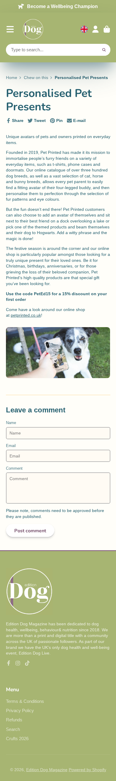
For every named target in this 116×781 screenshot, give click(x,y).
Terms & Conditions (25, 701)
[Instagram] (18, 663)
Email (11, 446)
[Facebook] (8, 663)
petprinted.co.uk (26, 315)
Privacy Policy (20, 710)
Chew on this (36, 77)
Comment (14, 468)
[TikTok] (27, 663)
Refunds (14, 719)
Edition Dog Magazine (47, 769)
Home (11, 77)
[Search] (104, 50)
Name (11, 423)
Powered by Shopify (87, 769)
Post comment (30, 531)
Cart (106, 29)
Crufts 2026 (17, 738)
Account (95, 29)
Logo (33, 29)
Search (13, 729)
